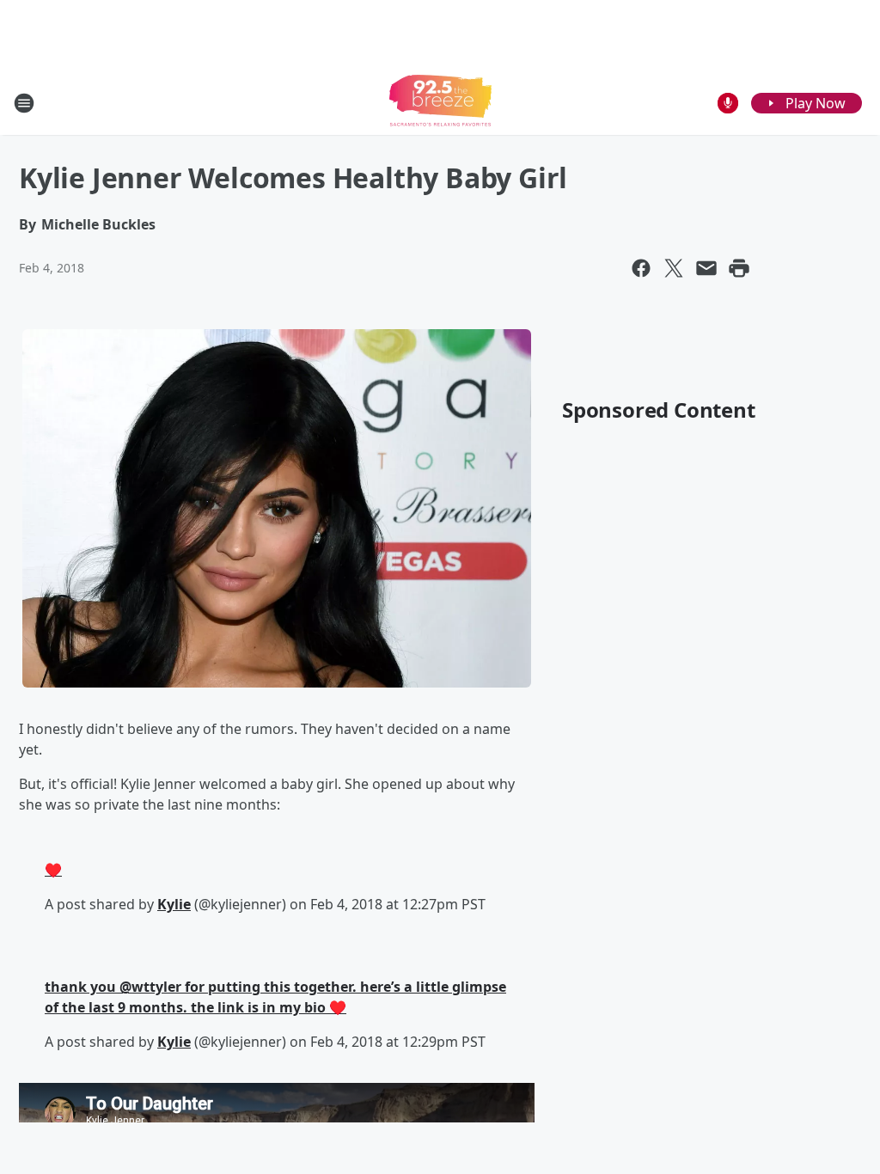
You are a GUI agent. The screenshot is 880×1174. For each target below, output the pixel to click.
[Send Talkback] (728, 103)
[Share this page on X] (674, 268)
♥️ (53, 869)
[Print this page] (739, 268)
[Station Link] (440, 103)
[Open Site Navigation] (24, 103)
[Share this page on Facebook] (641, 268)
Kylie (174, 904)
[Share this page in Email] (706, 268)
